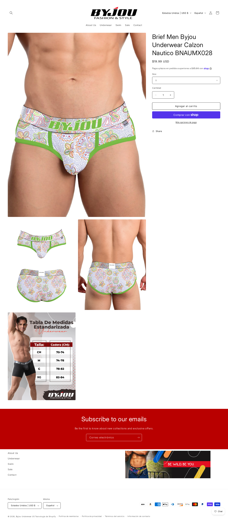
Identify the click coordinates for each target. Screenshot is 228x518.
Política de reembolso (69, 516)
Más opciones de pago (186, 122)
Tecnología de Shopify (45, 516)
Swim (10, 464)
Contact (12, 474)
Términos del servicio (115, 516)
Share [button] (159, 131)
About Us (13, 453)
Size (154, 74)
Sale (10, 469)
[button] (11, 12)
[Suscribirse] (138, 437)
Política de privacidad (92, 516)
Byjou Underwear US (25, 516)
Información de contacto (138, 516)
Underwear (14, 458)
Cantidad (156, 88)
